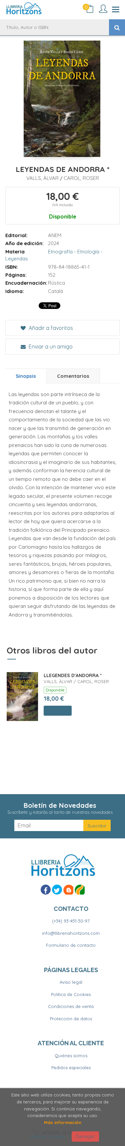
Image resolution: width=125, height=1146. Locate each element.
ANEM (54, 235)
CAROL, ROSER (81, 178)
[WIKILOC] (80, 890)
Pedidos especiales (71, 1067)
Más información (62, 1122)
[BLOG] (68, 890)
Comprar (58, 711)
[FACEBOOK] (46, 890)
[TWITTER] (57, 890)
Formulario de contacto (71, 945)
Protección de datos (71, 1018)
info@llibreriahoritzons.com (71, 933)
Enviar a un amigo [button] (50, 346)
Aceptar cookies (47, 1136)
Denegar (85, 1136)
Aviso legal (71, 982)
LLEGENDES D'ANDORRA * (73, 675)
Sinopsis (26, 376)
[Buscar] (117, 27)
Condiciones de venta (71, 1006)
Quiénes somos (71, 1055)
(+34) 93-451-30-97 (71, 921)
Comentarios (73, 376)
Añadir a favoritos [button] (50, 328)
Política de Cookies (71, 994)
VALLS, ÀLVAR (43, 178)
